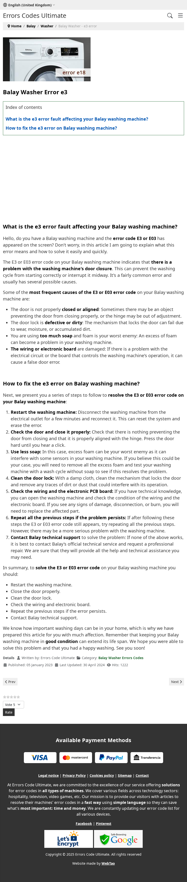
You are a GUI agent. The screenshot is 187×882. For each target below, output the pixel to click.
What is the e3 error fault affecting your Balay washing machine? (77, 119)
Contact (142, 775)
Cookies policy (102, 775)
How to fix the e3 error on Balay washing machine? (61, 128)
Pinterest (103, 823)
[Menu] (180, 15)
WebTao (108, 863)
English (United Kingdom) (30, 5)
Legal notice (48, 775)
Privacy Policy (74, 775)
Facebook (84, 823)
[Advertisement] (93, 174)
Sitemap (125, 775)
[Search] (170, 15)
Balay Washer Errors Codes (120, 657)
